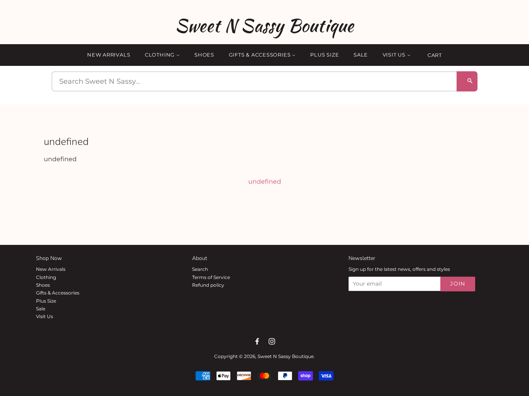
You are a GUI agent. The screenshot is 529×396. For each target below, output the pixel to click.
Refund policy (208, 285)
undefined (264, 181)
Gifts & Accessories (260, 55)
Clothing (160, 55)
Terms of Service (211, 277)
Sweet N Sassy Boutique (264, 25)
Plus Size (324, 55)
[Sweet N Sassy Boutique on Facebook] (257, 341)
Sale (361, 55)
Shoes (204, 55)
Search (200, 269)
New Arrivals (108, 55)
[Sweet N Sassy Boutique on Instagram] (272, 341)
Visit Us (395, 55)
